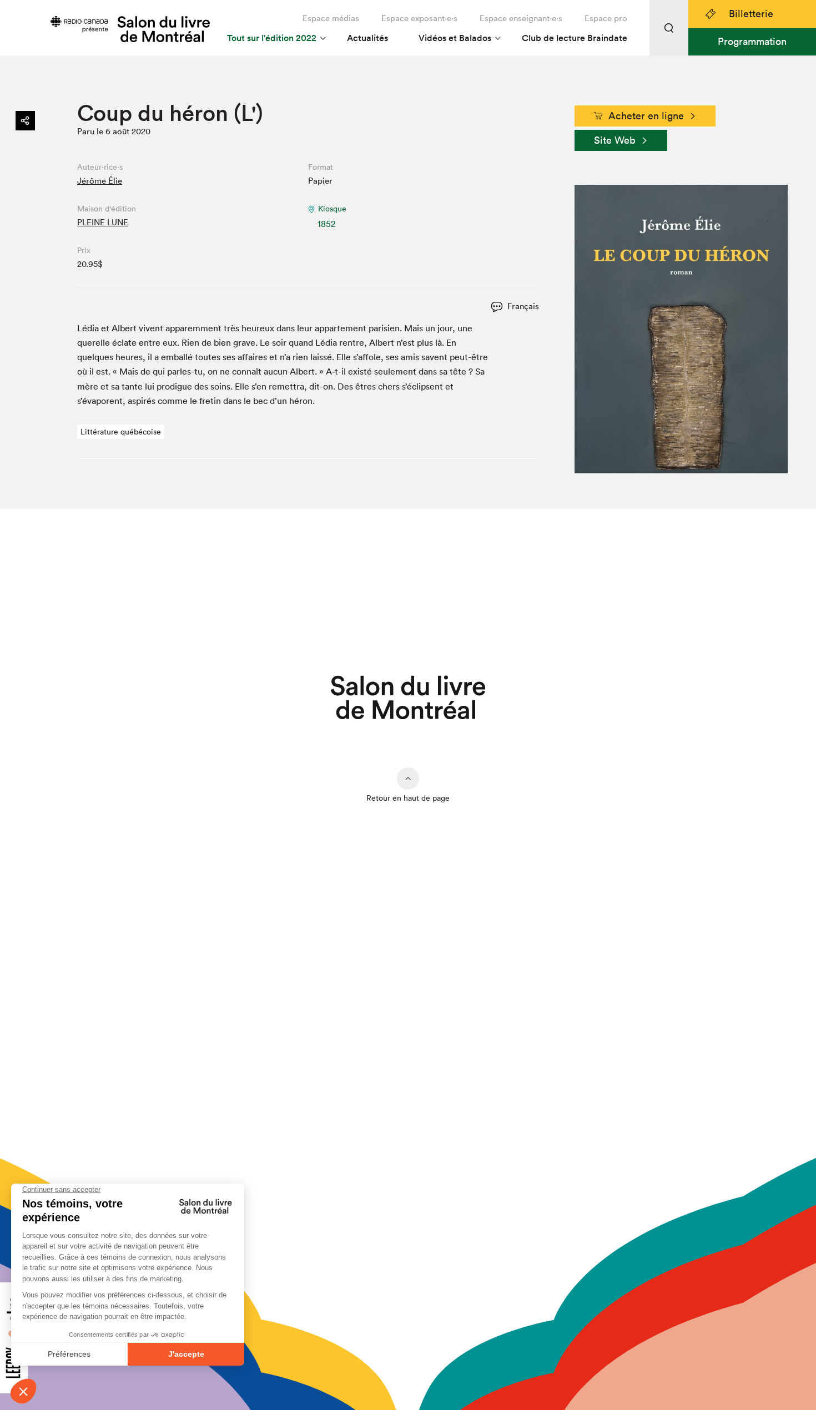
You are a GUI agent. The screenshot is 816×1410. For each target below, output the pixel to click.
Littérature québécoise (120, 432)
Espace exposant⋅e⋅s (419, 18)
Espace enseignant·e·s (521, 18)
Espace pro (606, 18)
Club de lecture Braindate (574, 38)
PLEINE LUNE (102, 222)
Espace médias (331, 18)
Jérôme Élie (99, 180)
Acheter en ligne (646, 115)
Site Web (615, 140)
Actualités (367, 38)
